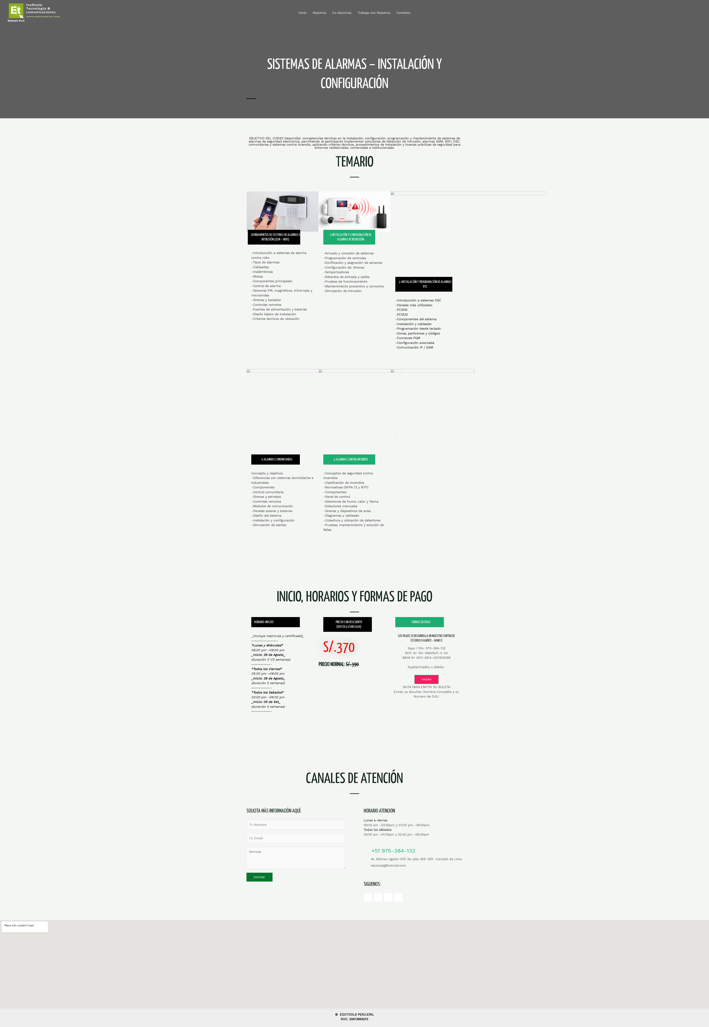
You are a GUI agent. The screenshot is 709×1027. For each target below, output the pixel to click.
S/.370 (339, 648)
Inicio (302, 13)
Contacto (403, 13)
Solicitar (259, 877)
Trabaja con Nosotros (374, 13)
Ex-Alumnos (342, 13)
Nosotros (319, 13)
